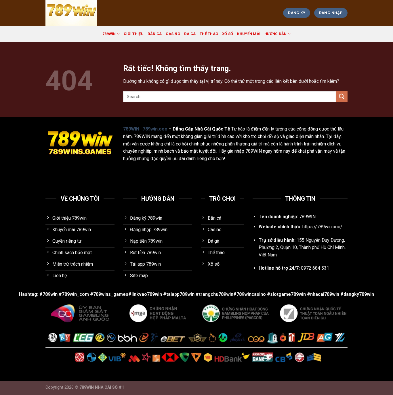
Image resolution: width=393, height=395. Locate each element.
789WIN (109, 34)
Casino (173, 34)
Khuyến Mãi (248, 34)
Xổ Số (227, 34)
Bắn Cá (155, 34)
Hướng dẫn (275, 34)
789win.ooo (155, 129)
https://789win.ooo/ (322, 226)
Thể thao (209, 34)
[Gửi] (342, 96)
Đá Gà (190, 34)
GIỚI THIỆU (134, 34)
